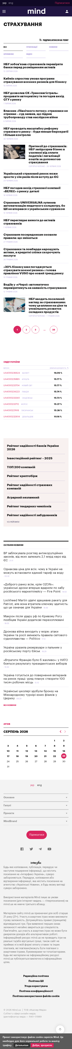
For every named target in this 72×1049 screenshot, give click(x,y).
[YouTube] (49, 849)
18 (17, 756)
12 (27, 751)
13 (36, 751)
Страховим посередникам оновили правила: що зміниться (30, 236)
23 (63, 756)
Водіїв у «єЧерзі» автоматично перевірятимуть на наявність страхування (35, 286)
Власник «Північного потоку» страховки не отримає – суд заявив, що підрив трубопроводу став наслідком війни (35, 114)
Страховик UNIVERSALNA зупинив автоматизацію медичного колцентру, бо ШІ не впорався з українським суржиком (34, 205)
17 (8, 756)
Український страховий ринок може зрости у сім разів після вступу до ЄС (31, 175)
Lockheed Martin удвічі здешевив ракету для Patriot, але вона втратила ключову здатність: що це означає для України (35, 604)
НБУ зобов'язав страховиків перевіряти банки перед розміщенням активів (33, 66)
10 (8, 751)
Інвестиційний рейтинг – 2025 (29, 458)
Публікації (31, 47)
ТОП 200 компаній (21, 467)
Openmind (8, 54)
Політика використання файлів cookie (36, 996)
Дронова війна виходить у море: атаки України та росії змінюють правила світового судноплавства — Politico (35, 635)
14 (45, 751)
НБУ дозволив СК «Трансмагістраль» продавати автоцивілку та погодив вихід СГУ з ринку (33, 96)
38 (53, 330)
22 (54, 756)
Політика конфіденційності (36, 991)
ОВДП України (11, 362)
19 (26, 756)
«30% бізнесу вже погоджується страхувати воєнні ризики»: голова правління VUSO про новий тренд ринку (33, 270)
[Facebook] (22, 849)
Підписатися (62, 3)
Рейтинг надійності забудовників (32, 515)
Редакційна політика (36, 976)
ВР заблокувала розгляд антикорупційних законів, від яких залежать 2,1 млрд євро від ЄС (34, 557)
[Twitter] (31, 849)
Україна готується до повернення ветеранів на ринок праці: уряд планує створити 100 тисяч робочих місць (34, 679)
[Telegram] (40, 849)
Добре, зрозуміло (42, 1045)
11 (17, 751)
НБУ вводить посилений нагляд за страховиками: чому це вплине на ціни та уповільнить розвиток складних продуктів (48, 305)
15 (54, 751)
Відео (29, 54)
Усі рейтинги (13, 522)
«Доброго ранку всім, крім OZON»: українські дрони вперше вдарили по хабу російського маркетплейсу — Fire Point (33, 588)
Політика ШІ (36, 981)
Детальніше (21, 1045)
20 (36, 756)
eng (11, 3)
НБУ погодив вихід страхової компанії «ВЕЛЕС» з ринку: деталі (31, 190)
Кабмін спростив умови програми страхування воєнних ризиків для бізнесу (35, 80)
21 (45, 756)
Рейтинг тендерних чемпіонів (29, 506)
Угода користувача (36, 986)
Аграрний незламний (23, 497)
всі (5, 47)
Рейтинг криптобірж (22, 476)
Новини (53, 47)
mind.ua (8, 904)
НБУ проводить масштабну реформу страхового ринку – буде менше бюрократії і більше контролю (35, 131)
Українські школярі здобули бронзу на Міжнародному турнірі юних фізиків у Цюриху (30, 695)
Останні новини (13, 545)
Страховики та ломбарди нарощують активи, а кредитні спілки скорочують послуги (31, 252)
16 (64, 751)
